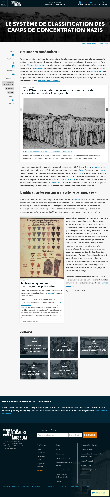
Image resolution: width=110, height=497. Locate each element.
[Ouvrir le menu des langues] (13, 100)
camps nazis (10, 88)
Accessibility (75, 486)
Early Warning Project (88, 470)
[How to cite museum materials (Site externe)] (13, 54)
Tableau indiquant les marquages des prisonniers (38, 285)
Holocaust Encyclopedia (89, 445)
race (81, 173)
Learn (58, 445)
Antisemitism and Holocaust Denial (62, 475)
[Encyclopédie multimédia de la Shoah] (55, 3)
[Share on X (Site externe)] (13, 62)
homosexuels (96, 71)
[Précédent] (21, 109)
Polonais (72, 179)
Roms (81, 170)
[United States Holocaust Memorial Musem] (15, 434)
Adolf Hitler (38, 68)
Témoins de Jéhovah (36, 65)
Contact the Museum (31, 486)
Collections (60, 454)
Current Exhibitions (40, 451)
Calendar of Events (41, 458)
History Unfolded (87, 461)
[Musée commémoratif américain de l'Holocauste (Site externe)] (16, 3)
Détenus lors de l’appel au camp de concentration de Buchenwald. (47, 152)
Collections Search (87, 449)
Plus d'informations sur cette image (95, 43)
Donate (40, 471)
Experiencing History (88, 465)
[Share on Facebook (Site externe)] (13, 66)
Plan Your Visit (42, 445)
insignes (11, 92)
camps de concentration (9, 83)
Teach (58, 449)
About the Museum (11, 486)
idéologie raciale (99, 167)
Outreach (59, 481)
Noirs (102, 170)
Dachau (50, 293)
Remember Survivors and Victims (64, 464)
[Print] (13, 74)
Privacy (63, 486)
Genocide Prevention (63, 470)
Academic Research (63, 458)
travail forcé (56, 182)
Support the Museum (41, 465)
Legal (87, 486)
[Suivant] (107, 109)
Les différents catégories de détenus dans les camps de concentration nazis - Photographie (57, 92)
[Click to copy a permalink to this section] (59, 52)
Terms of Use (50, 486)
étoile (77, 199)
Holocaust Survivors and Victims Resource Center (92, 455)
